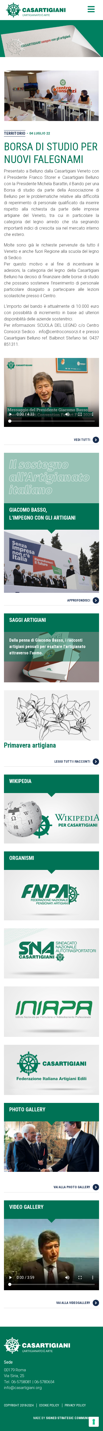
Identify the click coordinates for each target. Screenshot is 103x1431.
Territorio (14, 133)
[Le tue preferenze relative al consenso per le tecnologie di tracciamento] (94, 1422)
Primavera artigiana (30, 745)
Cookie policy (49, 1405)
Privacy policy (75, 1405)
